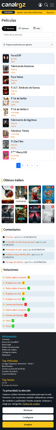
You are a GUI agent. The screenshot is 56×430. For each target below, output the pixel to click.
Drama (14, 69)
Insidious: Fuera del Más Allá (18, 254)
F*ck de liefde (19, 98)
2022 (13, 115)
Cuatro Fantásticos (9, 374)
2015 (13, 72)
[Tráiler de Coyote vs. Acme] (8, 194)
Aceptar (28, 424)
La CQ (4, 383)
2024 (13, 126)
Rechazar (28, 410)
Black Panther (7, 366)
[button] (46, 5)
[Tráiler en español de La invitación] (21, 194)
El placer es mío (13, 283)
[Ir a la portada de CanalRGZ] (14, 5)
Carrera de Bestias (14, 304)
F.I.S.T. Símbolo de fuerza (25, 87)
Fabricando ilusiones (22, 66)
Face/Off (16, 55)
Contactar (6, 339)
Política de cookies (9, 350)
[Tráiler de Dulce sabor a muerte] (35, 194)
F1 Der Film (17, 141)
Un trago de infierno (14, 262)
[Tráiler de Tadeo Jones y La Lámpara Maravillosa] (48, 194)
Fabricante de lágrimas (24, 120)
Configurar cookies (9, 352)
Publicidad (6, 355)
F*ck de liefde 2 (20, 109)
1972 (13, 137)
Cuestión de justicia (10, 371)
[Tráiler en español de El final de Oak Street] (48, 214)
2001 (13, 83)
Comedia (15, 102)
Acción (14, 59)
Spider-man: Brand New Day (29, 12)
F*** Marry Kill (19, 152)
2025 (13, 148)
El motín (9, 237)
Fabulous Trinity (20, 130)
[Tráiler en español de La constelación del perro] (8, 214)
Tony (8, 320)
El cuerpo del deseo (10, 385)
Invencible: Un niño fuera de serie (20, 242)
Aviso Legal (6, 345)
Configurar (28, 417)
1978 (13, 94)
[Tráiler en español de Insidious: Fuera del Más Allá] (35, 214)
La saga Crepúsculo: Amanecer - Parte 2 (18, 364)
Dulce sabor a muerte (16, 277)
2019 (13, 105)
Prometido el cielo (14, 249)
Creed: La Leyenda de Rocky (13, 369)
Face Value (17, 77)
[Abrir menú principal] (51, 5)
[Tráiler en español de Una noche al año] (21, 214)
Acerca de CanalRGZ (10, 342)
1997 (13, 62)
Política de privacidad (10, 347)
